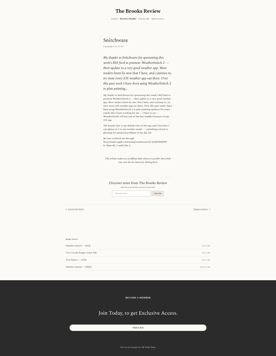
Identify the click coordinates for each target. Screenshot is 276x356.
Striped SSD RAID (76, 209)
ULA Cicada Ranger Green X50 (81, 252)
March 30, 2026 (205, 267)
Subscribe (157, 193)
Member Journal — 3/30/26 (79, 267)
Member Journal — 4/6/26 (78, 245)
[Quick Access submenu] (164, 18)
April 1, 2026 (206, 260)
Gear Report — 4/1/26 (76, 260)
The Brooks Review (138, 11)
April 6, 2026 (206, 246)
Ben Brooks (108, 46)
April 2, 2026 (206, 253)
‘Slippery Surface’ (200, 209)
